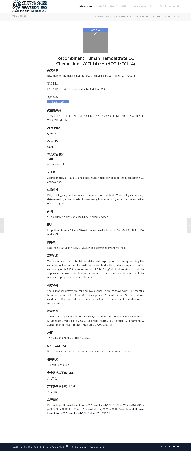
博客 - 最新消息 (18, 16)
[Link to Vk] (174, 6)
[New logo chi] (29, 6)
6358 (50, 146)
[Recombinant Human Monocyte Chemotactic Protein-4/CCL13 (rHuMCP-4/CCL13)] (189, 225)
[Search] (150, 6)
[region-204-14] (95, 40)
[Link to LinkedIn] (170, 6)
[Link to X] (161, 6)
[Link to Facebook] (165, 6)
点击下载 (52, 378)
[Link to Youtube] (178, 6)
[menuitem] (85, 6)
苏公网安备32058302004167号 (79, 447)
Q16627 (51, 133)
